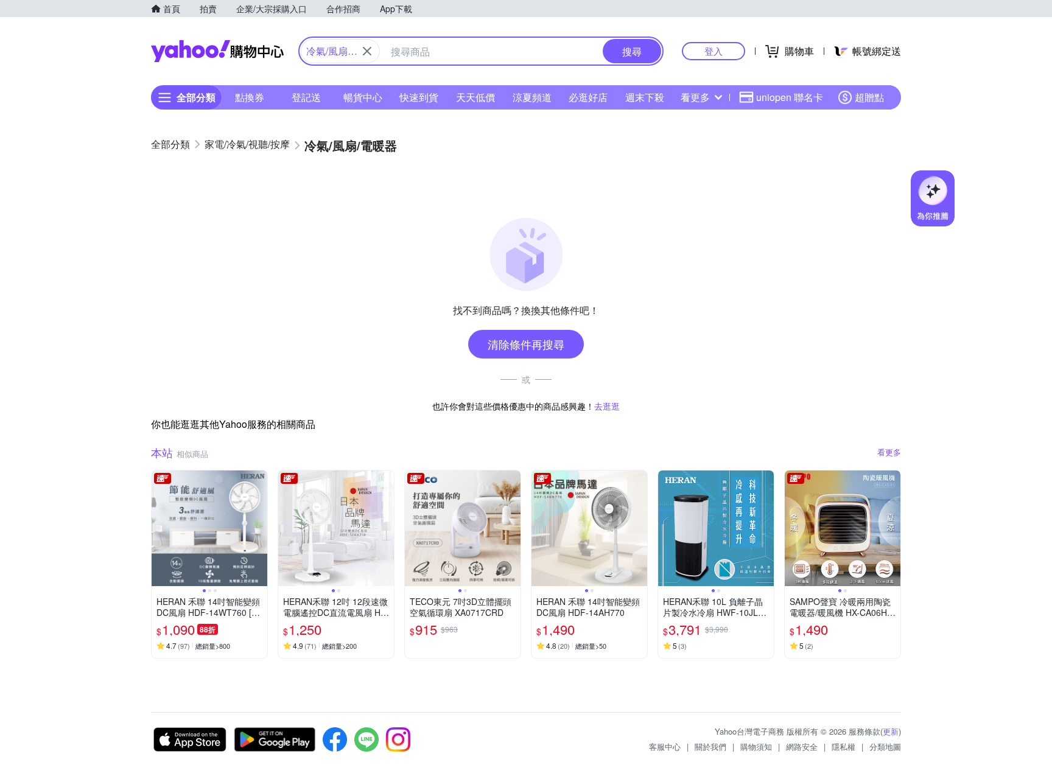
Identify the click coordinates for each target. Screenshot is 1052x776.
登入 (713, 50)
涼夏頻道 (532, 97)
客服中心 (665, 746)
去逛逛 (607, 406)
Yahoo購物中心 (217, 51)
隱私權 (843, 746)
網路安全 (802, 746)
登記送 (306, 97)
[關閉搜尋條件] (367, 51)
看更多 (695, 97)
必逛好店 (588, 97)
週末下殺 (644, 97)
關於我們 (710, 746)
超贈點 (869, 97)
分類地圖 (885, 746)
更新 (891, 731)
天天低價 (475, 97)
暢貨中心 (362, 97)
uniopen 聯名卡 (789, 97)
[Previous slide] (159, 528)
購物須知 (756, 746)
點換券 (249, 97)
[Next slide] (259, 528)
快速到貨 (418, 97)
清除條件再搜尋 (526, 344)
